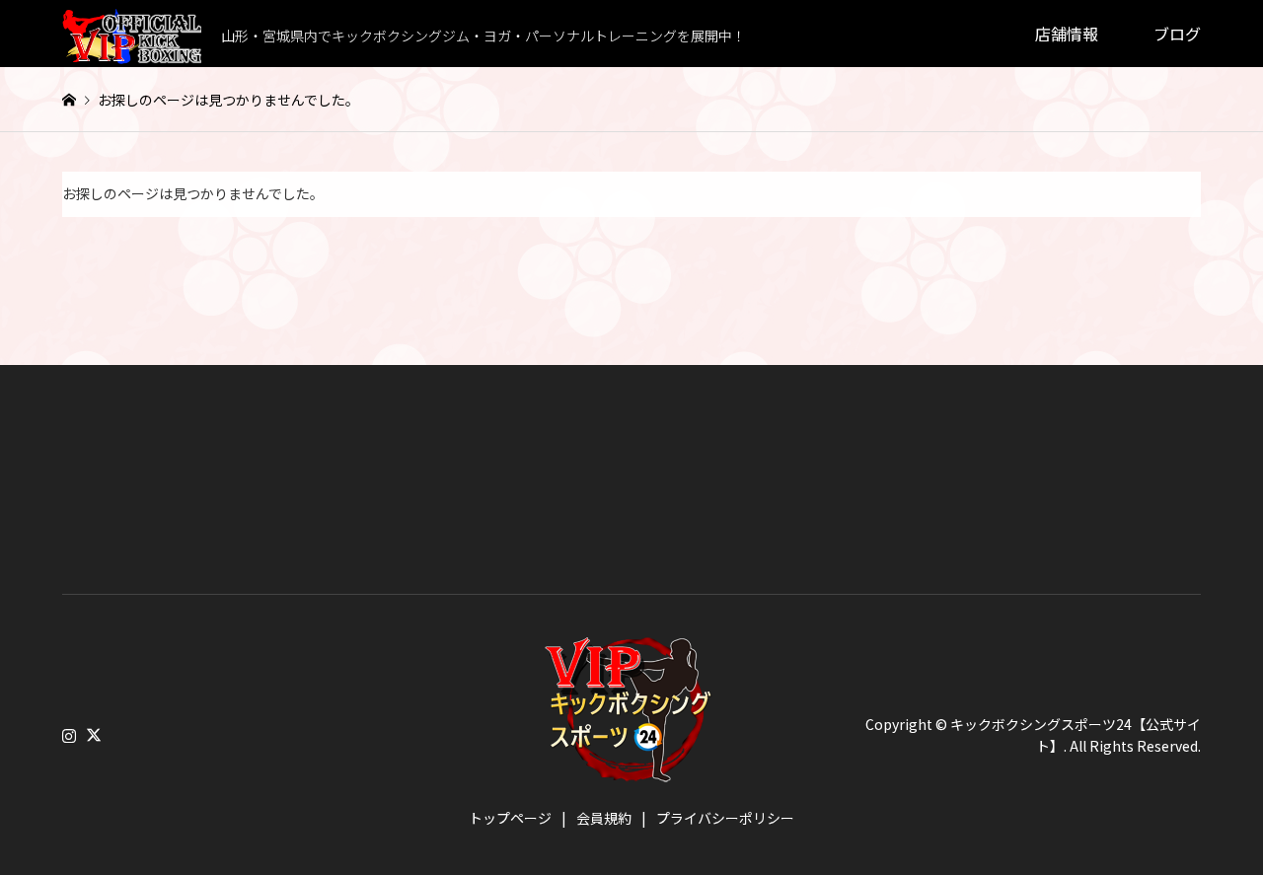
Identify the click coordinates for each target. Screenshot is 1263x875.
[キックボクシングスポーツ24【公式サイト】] (631, 770)
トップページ (510, 818)
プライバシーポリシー (725, 818)
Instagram (69, 734)
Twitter (94, 734)
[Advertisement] (210, 503)
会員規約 (604, 818)
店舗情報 (1066, 33)
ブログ (1177, 33)
